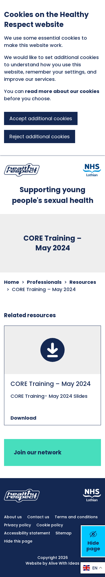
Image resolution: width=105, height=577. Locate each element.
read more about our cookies (62, 91)
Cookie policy (49, 525)
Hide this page (18, 541)
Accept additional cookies (40, 118)
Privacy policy (17, 525)
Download (23, 417)
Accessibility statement (27, 533)
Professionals (44, 282)
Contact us (38, 517)
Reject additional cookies (39, 136)
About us (13, 517)
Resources (82, 282)
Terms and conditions (76, 517)
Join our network (37, 452)
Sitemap (63, 533)
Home (11, 282)
